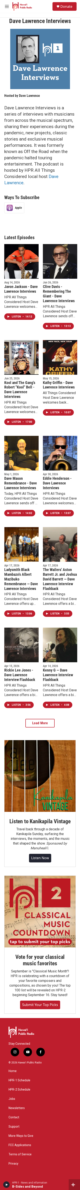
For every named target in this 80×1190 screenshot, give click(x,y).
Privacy (13, 1163)
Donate (66, 6)
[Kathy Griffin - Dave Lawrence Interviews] (60, 357)
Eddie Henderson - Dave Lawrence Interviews (57, 483)
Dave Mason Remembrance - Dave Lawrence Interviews (20, 483)
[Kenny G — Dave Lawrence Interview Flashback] (60, 645)
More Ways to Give (21, 1135)
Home (13, 1071)
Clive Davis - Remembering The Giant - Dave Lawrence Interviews (59, 293)
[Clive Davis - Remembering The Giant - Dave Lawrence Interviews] (60, 261)
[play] (6, 1184)
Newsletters (17, 1108)
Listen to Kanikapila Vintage (39, 821)
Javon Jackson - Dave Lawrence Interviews (21, 289)
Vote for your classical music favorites (40, 960)
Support (14, 1126)
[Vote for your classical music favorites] (40, 911)
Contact (14, 1117)
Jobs (12, 1098)
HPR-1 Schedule (19, 1080)
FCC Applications (20, 1145)
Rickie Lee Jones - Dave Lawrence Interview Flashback (19, 675)
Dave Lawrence (29, 96)
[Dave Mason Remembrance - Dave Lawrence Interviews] (21, 453)
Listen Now (40, 858)
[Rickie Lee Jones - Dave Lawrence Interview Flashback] (21, 645)
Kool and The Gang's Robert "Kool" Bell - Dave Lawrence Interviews (19, 389)
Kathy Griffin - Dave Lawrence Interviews (59, 385)
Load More (40, 723)
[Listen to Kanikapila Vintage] (40, 776)
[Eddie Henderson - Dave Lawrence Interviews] (60, 453)
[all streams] (74, 1184)
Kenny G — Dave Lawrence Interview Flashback (58, 675)
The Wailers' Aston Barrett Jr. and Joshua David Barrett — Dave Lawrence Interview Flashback (60, 579)
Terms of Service (20, 1154)
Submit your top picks (40, 1004)
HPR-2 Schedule (19, 1089)
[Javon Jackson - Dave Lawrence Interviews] (21, 261)
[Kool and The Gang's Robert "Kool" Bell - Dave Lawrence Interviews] (21, 357)
